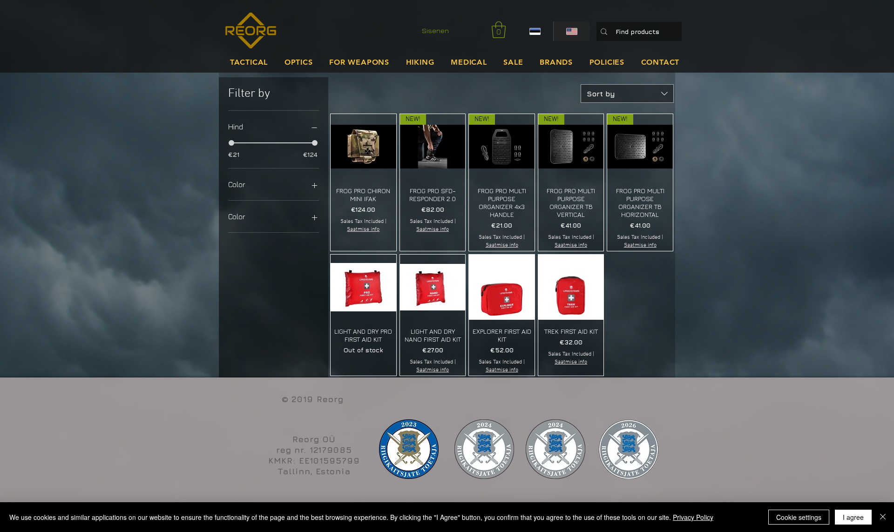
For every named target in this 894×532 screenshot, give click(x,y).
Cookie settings (798, 517)
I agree (853, 517)
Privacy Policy (693, 517)
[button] (499, 29)
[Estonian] (535, 31)
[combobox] (627, 93)
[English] (571, 31)
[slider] (231, 142)
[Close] (882, 517)
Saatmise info (363, 229)
